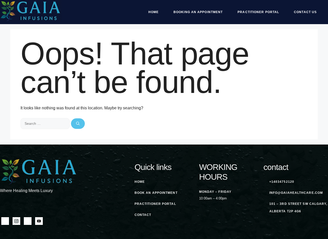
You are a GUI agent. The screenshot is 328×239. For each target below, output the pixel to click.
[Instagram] (16, 221)
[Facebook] (5, 221)
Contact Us (305, 12)
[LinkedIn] (28, 221)
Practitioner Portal (258, 12)
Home (153, 12)
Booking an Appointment (198, 12)
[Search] (78, 123)
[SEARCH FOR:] (45, 123)
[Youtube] (39, 221)
